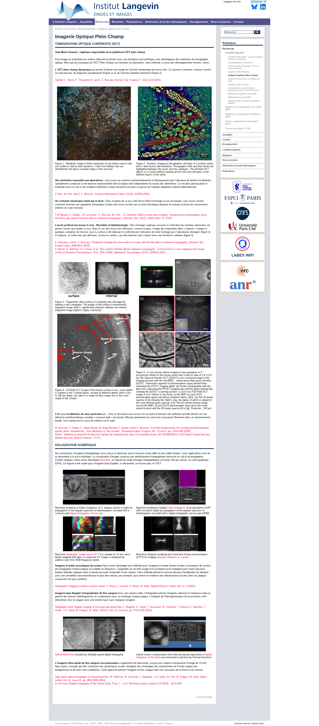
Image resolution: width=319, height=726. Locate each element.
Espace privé (258, 723)
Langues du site (232, 1)
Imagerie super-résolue (238, 84)
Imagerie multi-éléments (238, 72)
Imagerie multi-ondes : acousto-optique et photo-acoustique (245, 58)
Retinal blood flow (64, 654)
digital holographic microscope (86, 513)
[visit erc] (242, 277)
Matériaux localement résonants (242, 94)
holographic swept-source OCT (82, 554)
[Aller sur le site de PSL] (243, 192)
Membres (117, 21)
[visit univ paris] (242, 229)
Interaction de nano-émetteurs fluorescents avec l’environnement (243, 89)
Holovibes (105, 460)
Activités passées (87, 29)
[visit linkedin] (263, 9)
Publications (134, 21)
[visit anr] (242, 289)
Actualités (86, 21)
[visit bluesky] (254, 9)
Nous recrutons (221, 21)
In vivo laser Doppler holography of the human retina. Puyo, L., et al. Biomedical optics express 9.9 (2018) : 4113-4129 (118, 683)
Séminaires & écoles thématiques (166, 21)
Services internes (242, 723)
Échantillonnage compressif (240, 62)
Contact (238, 21)
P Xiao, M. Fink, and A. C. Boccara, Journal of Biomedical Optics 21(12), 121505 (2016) (102, 194)
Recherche (102, 21)
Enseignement (199, 21)
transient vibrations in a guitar (172, 557)
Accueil (58, 29)
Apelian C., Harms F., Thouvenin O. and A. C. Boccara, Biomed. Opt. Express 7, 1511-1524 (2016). (108, 80)
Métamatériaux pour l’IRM (239, 97)
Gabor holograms (176, 507)
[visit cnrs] (242, 219)
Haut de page (205, 697)
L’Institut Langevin (65, 21)
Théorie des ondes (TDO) (238, 128)
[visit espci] (242, 204)
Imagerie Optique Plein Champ (243, 75)
